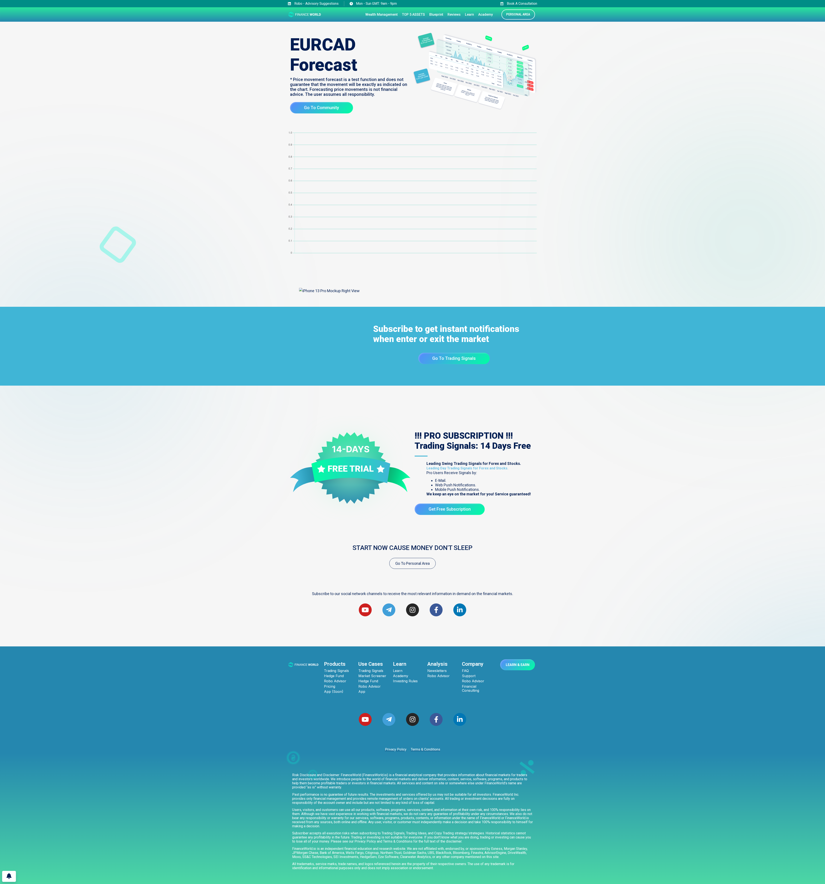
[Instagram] (412, 719)
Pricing (329, 686)
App (361, 692)
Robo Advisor (335, 681)
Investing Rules (405, 681)
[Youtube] (365, 609)
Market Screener (372, 676)
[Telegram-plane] (388, 719)
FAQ (465, 671)
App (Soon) (333, 692)
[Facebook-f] (436, 719)
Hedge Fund (334, 676)
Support (468, 676)
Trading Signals (336, 671)
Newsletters (437, 671)
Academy (400, 676)
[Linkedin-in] (459, 719)
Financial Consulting (470, 688)
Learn (397, 671)
